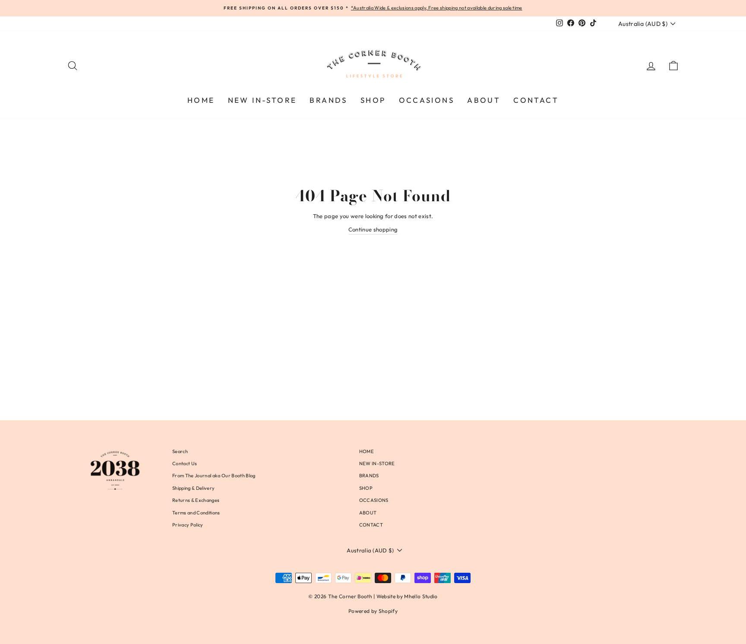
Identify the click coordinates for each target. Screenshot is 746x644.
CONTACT (536, 100)
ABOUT (483, 100)
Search (180, 451)
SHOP (373, 100)
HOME (201, 100)
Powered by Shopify (373, 611)
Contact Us (184, 463)
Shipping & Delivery (193, 488)
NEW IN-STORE (262, 100)
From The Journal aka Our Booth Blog (213, 476)
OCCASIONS (427, 100)
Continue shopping (373, 229)
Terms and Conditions (196, 513)
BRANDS (328, 100)
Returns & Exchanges (195, 500)
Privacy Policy (187, 525)
